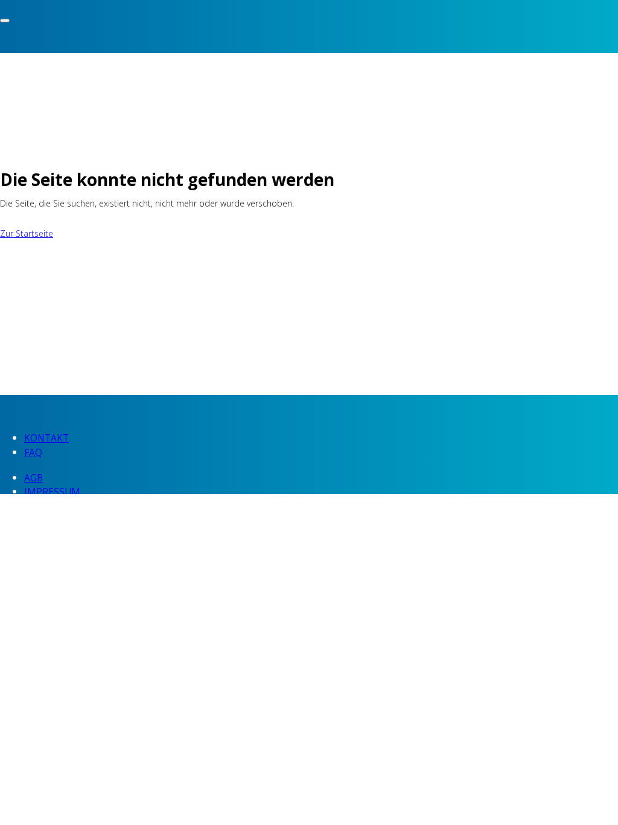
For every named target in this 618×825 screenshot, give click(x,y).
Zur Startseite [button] (26, 233)
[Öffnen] (5, 20)
